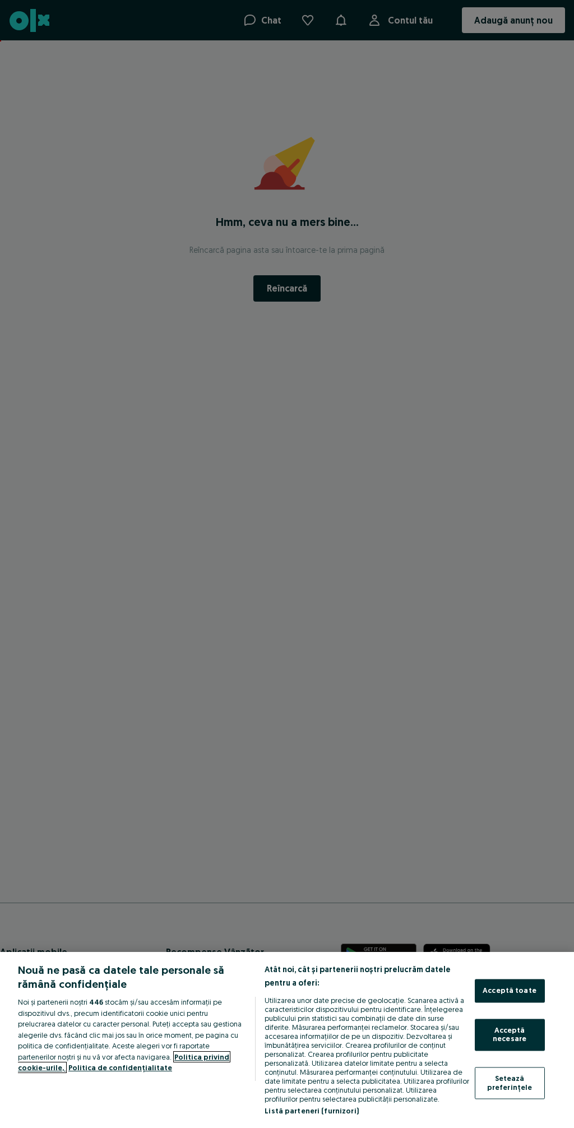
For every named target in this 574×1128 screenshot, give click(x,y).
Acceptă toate (509, 990)
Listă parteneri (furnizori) (312, 1110)
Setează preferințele (510, 1083)
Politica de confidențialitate (120, 1067)
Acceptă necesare (509, 1034)
